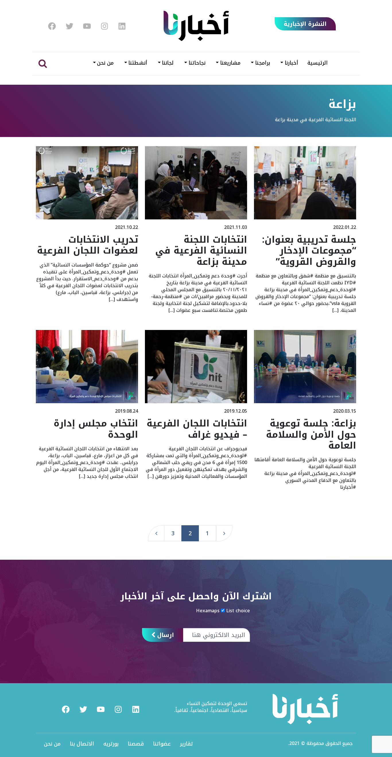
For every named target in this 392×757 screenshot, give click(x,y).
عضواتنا (162, 744)
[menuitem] (52, 26)
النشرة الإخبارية (305, 23)
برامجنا (262, 63)
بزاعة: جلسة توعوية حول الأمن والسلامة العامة (311, 434)
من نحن (105, 63)
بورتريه (111, 744)
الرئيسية (317, 63)
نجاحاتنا (197, 63)
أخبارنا (291, 63)
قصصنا (136, 744)
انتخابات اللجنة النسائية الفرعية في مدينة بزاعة (201, 251)
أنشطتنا (137, 63)
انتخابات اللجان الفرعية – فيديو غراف (197, 429)
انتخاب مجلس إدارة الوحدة (96, 429)
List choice (238, 610)
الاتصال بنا (82, 744)
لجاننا (168, 63)
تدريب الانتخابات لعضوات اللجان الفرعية (87, 245)
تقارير (186, 744)
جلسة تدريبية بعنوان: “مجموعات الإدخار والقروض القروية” (309, 251)
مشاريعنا (230, 63)
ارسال (164, 634)
